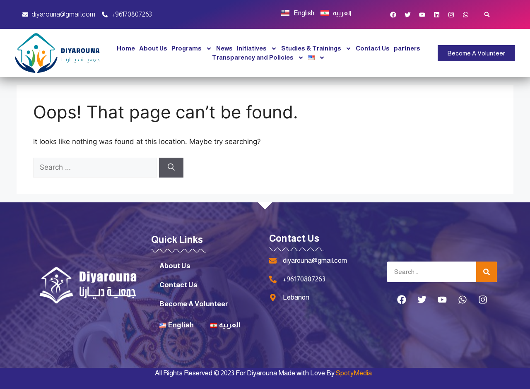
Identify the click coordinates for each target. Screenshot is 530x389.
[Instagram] (451, 14)
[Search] (171, 168)
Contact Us (373, 48)
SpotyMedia (354, 373)
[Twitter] (408, 14)
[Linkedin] (437, 14)
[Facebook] (393, 14)
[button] (487, 15)
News (224, 48)
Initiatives (252, 48)
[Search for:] (96, 167)
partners (407, 48)
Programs (186, 48)
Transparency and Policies (253, 57)
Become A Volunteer (193, 304)
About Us (153, 48)
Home (126, 48)
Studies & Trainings (311, 48)
